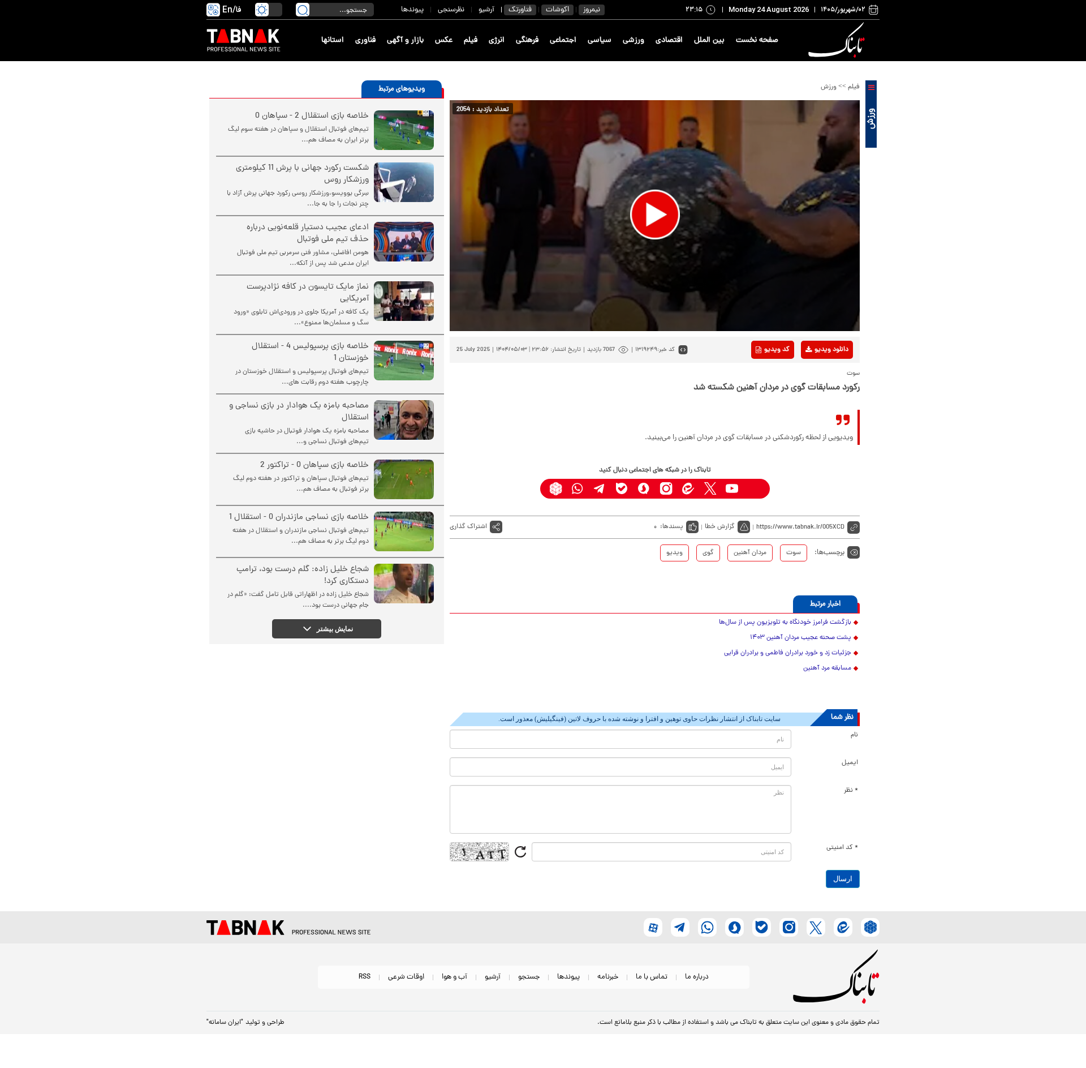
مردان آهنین (750, 553)
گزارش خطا (720, 527)
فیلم (470, 40)
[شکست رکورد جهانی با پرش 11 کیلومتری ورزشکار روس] (404, 182)
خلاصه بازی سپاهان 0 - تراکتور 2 (314, 465)
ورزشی (633, 40)
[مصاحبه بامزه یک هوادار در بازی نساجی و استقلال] (404, 420)
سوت (793, 553)
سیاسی (599, 40)
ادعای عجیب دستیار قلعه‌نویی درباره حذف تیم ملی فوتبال (308, 234)
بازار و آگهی (405, 40)
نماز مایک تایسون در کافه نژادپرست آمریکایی (308, 293)
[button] (655, 214)
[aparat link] (754, 489)
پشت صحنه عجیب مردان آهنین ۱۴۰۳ (800, 638)
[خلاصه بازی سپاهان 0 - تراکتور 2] (404, 479)
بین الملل (709, 40)
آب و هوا (454, 977)
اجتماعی (563, 40)
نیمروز (591, 10)
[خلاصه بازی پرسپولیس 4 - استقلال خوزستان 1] (404, 360)
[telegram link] (600, 489)
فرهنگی (527, 40)
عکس (444, 40)
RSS (364, 977)
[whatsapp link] (578, 489)
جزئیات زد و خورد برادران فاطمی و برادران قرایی (787, 653)
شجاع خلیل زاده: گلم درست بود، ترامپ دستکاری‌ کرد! (302, 575)
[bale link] (622, 489)
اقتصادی (669, 40)
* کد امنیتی (842, 848)
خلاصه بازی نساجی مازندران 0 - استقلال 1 (299, 518)
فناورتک (520, 10)
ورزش (829, 87)
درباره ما (697, 977)
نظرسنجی (451, 10)
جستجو (529, 977)
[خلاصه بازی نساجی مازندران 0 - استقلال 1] (404, 531)
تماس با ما (651, 977)
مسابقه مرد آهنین (827, 668)
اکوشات (557, 10)
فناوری (365, 40)
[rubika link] (556, 489)
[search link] (302, 9)
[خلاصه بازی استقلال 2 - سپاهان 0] (404, 130)
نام (854, 735)
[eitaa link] (688, 489)
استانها (332, 40)
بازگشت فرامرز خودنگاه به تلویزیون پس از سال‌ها (785, 622)
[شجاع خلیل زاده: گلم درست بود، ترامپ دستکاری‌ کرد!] (404, 583)
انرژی (497, 40)
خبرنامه (607, 977)
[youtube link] (732, 489)
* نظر (851, 791)
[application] (655, 215)
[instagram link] (666, 489)
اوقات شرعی (406, 977)
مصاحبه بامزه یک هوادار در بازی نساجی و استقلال (299, 412)
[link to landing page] (838, 40)
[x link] (710, 489)
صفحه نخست (757, 40)
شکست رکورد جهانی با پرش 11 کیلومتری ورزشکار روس (302, 174)
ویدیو (674, 553)
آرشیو (486, 10)
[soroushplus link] (644, 489)
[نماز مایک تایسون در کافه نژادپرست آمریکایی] (404, 301)
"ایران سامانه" (224, 1023)
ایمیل (850, 763)
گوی (708, 553)
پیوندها (412, 10)
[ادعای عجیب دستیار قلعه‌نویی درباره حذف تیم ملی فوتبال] (404, 241)
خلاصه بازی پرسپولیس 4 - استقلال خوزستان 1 (310, 352)
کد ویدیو (777, 350)
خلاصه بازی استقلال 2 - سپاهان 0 (312, 116)
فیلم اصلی (813, 379)
